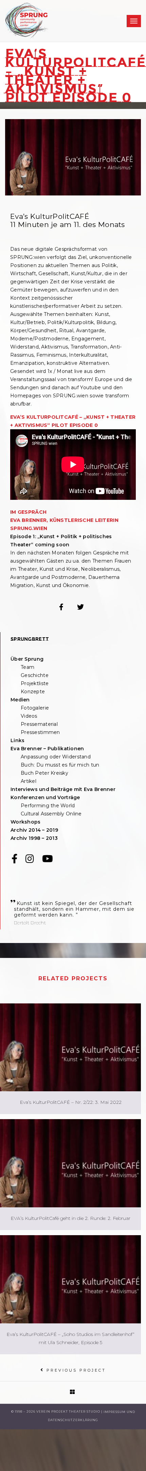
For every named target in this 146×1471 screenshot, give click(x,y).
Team (27, 667)
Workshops (26, 822)
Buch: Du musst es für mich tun (60, 765)
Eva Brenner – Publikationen (47, 749)
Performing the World (48, 806)
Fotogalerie (35, 708)
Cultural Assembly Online (51, 814)
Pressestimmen (40, 732)
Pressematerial (39, 724)
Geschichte (35, 675)
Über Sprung (27, 659)
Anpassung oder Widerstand (56, 757)
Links (17, 740)
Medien (20, 700)
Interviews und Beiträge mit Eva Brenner (63, 789)
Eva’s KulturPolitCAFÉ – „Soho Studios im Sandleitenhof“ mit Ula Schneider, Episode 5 (70, 1338)
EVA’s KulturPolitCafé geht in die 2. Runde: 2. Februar (70, 1218)
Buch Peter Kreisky (44, 773)
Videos (29, 716)
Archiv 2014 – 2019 (34, 830)
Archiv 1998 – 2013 (34, 838)
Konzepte (33, 692)
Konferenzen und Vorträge (45, 797)
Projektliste (35, 683)
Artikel (28, 781)
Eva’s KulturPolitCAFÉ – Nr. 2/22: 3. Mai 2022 (71, 1102)
